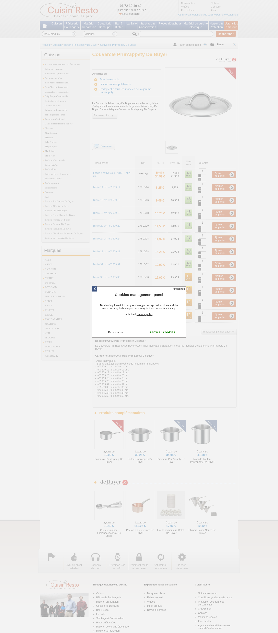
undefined (179, 288)
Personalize (115, 332)
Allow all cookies (162, 332)
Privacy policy (145, 314)
